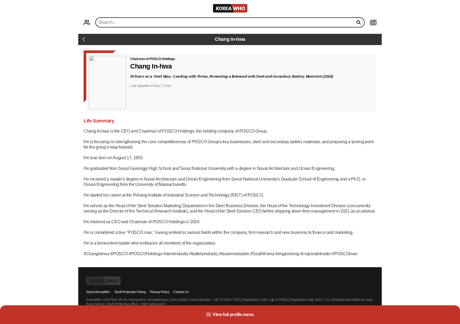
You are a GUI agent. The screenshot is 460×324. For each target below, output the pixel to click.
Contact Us (181, 292)
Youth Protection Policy (130, 292)
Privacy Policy (159, 292)
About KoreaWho (98, 292)
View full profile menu (233, 314)
